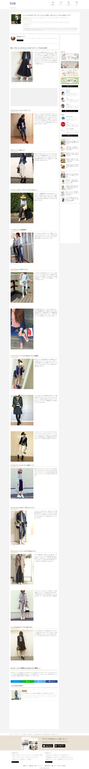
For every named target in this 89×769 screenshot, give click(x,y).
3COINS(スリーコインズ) (63, 759)
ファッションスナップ (41, 22)
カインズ (71, 759)
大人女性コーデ (61, 22)
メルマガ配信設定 (62, 765)
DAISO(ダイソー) (57, 755)
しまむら (55, 759)
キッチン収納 (35, 755)
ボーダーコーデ (49, 22)
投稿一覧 (19, 40)
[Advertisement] (34, 97)
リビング (29, 755)
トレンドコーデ (21, 757)
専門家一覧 (70, 135)
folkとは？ (26, 765)
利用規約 (31, 765)
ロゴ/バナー (55, 765)
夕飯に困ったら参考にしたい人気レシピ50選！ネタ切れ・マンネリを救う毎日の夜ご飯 (72, 160)
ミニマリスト (23, 755)
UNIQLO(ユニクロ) (27, 24)
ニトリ (71, 757)
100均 (18, 755)
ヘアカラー (36, 757)
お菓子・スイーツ (16, 759)
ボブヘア (14, 757)
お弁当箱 (29, 759)
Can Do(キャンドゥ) (65, 755)
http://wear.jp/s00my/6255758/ (17, 224)
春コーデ (67, 22)
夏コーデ (55, 22)
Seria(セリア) (49, 755)
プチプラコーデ (29, 757)
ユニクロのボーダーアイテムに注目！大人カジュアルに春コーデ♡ (45, 734)
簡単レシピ (23, 759)
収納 (14, 755)
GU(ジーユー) (56, 757)
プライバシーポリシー (40, 765)
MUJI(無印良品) (49, 757)
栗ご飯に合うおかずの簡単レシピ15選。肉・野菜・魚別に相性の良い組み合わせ (72, 142)
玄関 (41, 755)
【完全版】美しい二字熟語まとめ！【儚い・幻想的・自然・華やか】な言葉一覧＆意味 (72, 148)
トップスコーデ (26, 22)
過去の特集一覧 (70, 86)
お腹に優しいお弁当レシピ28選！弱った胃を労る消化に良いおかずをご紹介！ (72, 166)
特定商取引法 (48, 765)
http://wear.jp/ (15, 83)
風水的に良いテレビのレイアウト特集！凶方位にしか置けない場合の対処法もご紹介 (72, 154)
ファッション (33, 22)
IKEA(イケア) (49, 759)
